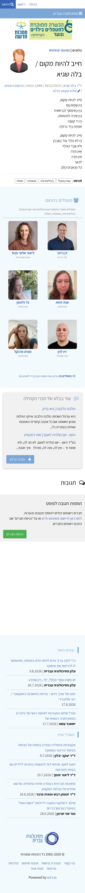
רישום (21, 4)
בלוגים (77, 50)
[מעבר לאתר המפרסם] (42, 29)
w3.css (52, 877)
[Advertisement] (42, 588)
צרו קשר (69, 863)
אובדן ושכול (64, 181)
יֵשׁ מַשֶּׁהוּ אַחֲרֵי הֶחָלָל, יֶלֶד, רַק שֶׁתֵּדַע (52, 679)
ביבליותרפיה (47, 181)
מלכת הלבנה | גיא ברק (59, 408)
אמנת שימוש (30, 863)
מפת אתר (36, 868)
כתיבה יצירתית (59, 50)
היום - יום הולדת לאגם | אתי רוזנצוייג (50, 434)
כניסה (33, 4)
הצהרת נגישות (51, 863)
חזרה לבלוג (17, 459)
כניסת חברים (14, 534)
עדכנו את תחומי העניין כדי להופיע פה (45, 376)
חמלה (20, 181)
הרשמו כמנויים (14, 85)
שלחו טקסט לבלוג (65, 91)
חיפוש (6, 4)
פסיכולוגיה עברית (66, 13)
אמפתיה (31, 181)
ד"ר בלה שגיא (72, 85)
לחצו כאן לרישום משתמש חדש (62, 518)
